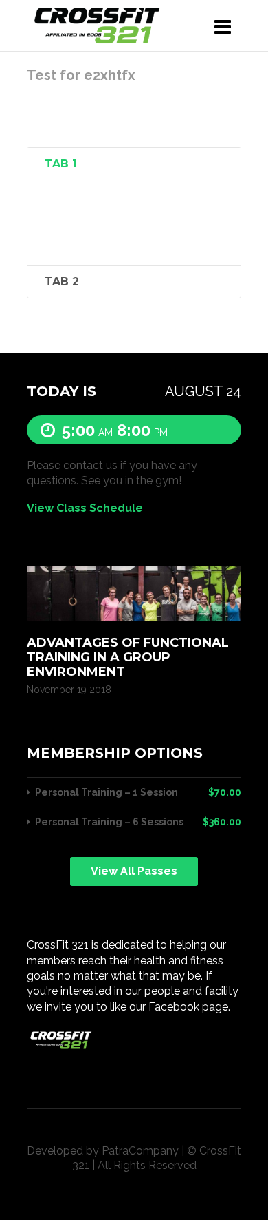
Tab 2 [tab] (62, 281)
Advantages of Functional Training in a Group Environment (128, 657)
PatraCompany (140, 1150)
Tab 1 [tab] (61, 163)
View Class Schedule (85, 508)
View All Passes (134, 871)
